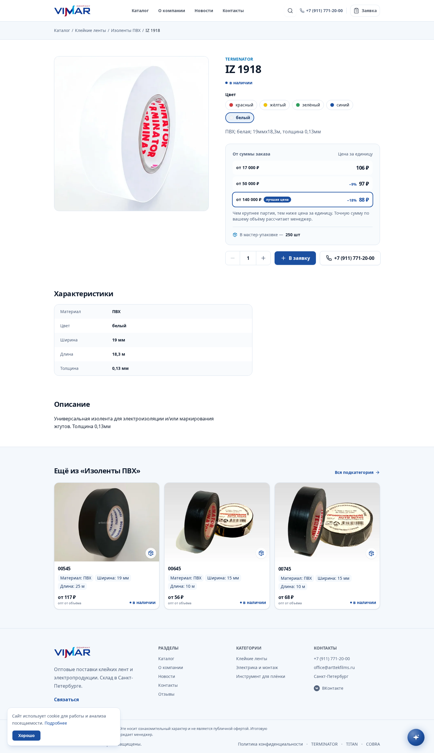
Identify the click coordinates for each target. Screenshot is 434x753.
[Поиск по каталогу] (290, 11)
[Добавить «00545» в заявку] (151, 553)
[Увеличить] (263, 258)
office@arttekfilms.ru (334, 667)
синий (343, 105)
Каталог (140, 10)
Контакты (233, 10)
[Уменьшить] (233, 258)
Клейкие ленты (90, 30)
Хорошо (26, 735)
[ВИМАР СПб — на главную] (73, 11)
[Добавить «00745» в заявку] (371, 553)
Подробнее (56, 723)
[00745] (327, 546)
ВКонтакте (332, 688)
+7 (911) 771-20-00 (324, 10)
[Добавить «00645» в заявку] (261, 553)
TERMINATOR (324, 744)
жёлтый (278, 105)
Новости (204, 10)
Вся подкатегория (354, 472)
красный (244, 105)
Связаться (66, 699)
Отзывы (166, 694)
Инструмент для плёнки (260, 676)
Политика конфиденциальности (270, 744)
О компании (171, 10)
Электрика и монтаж (257, 667)
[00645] (216, 546)
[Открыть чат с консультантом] (416, 737)
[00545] (106, 546)
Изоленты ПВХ (126, 30)
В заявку (299, 258)
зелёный (311, 105)
